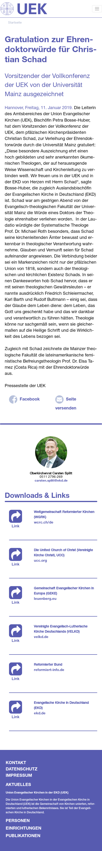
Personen (18, 820)
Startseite (15, 22)
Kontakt (16, 762)
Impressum (19, 775)
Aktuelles (18, 784)
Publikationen (23, 835)
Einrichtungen (23, 828)
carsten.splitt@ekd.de (51, 480)
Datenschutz (21, 768)
